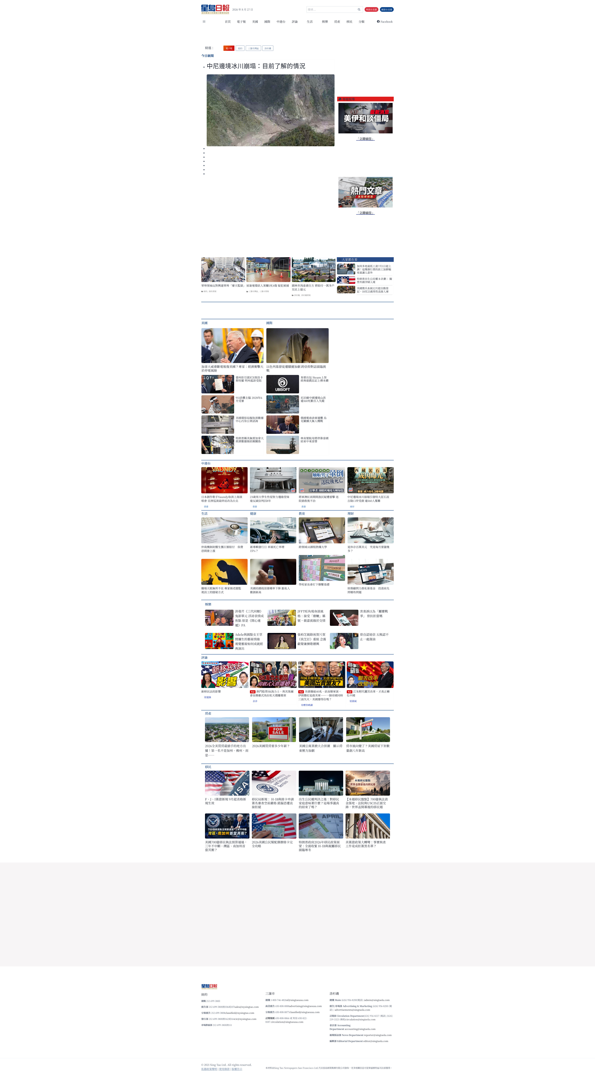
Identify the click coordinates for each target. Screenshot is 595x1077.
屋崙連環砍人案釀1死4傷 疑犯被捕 (267, 285)
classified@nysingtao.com (239, 1012)
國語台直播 (386, 9)
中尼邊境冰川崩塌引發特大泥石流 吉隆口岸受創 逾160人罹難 (368, 499)
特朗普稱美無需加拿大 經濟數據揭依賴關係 (250, 439)
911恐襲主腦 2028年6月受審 (249, 399)
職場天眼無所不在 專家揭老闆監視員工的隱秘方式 (221, 590)
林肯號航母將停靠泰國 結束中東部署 (314, 439)
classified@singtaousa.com (304, 1012)
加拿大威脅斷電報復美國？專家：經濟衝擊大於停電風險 (232, 368)
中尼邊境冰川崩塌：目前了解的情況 (256, 66)
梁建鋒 (207, 697)
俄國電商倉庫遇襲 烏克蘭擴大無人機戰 (313, 419)
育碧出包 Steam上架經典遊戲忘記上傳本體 (314, 379)
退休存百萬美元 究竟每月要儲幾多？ (368, 549)
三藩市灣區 (253, 291)
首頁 (228, 21)
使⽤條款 (224, 1069)
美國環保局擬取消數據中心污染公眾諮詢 (250, 419)
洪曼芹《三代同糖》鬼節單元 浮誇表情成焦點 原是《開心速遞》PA (249, 618)
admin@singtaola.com (377, 1000)
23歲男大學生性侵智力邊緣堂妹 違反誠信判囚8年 (269, 499)
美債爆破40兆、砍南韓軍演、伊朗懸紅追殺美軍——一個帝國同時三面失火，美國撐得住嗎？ (320, 695)
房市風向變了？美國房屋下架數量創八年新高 (368, 748)
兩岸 (352, 506)
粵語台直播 (371, 9)
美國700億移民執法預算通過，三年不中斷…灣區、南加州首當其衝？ (226, 846)
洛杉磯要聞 (306, 295)
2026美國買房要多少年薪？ (271, 746)
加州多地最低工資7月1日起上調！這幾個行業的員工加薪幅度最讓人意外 (374, 269)
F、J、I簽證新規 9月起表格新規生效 (225, 801)
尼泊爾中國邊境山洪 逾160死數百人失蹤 (313, 399)
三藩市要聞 (264, 291)
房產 (337, 21)
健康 (253, 513)
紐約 (205, 291)
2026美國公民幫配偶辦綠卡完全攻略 (272, 844)
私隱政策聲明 (209, 1069)
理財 (351, 513)
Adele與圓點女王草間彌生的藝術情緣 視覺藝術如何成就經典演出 (249, 641)
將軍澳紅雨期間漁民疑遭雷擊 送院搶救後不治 (319, 499)
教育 (302, 513)
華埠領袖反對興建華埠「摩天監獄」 (223, 285)
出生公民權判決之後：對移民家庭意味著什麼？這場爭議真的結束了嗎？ (319, 803)
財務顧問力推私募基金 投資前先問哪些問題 (368, 590)
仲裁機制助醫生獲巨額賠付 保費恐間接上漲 (222, 549)
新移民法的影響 (211, 691)
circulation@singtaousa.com (287, 1021)
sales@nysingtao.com (246, 1006)
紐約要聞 (212, 291)
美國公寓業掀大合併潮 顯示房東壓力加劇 (320, 748)
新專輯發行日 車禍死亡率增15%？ (267, 549)
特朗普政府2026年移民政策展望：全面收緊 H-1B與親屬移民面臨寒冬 (320, 846)
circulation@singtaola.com (360, 1019)
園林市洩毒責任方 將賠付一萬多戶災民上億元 (313, 287)
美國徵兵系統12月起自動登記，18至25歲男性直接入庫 (373, 289)
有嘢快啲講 (307, 705)
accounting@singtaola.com (360, 1029)
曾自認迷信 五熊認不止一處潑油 (374, 636)
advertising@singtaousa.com (305, 1006)
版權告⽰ (237, 1069)
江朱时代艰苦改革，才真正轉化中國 (368, 693)
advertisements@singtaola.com (352, 1009)
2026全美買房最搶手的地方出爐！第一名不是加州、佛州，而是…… (226, 750)
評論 (204, 657)
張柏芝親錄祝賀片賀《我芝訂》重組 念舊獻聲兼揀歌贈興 (312, 639)
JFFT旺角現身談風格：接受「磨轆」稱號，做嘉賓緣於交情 (311, 616)
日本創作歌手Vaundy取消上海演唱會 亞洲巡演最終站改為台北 (221, 499)
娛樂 (325, 21)
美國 (255, 21)
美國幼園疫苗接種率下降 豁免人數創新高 (270, 590)
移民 (349, 21)
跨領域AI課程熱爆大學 (313, 547)
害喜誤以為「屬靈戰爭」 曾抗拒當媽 (374, 613)
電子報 (241, 21)
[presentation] (271, 110)
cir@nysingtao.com (245, 1018)
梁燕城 (353, 701)
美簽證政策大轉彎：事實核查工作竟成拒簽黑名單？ (366, 844)
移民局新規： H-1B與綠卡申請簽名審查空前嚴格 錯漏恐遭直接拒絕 (273, 803)
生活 (204, 513)
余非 (255, 701)
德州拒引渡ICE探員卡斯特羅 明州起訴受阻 (249, 379)
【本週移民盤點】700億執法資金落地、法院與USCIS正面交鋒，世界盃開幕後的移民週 (367, 803)
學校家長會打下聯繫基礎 (314, 584)
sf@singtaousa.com (297, 1000)
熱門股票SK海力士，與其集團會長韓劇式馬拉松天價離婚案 (271, 693)
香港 (206, 506)
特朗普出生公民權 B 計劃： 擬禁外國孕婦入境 (374, 280)
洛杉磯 (297, 295)
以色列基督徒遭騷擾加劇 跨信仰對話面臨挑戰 (296, 368)
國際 (267, 21)
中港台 (281, 21)
